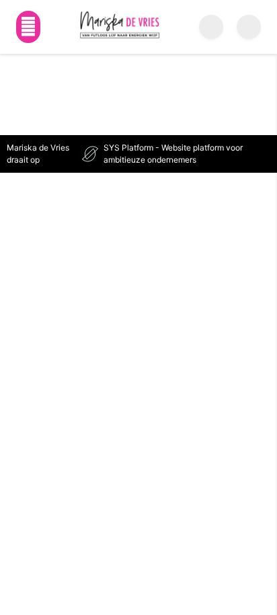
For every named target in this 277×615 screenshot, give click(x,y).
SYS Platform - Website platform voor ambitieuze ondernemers (173, 153)
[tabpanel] (138, 71)
